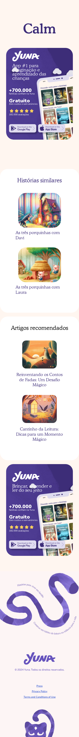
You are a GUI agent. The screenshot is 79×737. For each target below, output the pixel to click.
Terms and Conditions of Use (40, 697)
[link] (22, 128)
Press (39, 686)
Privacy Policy (39, 691)
